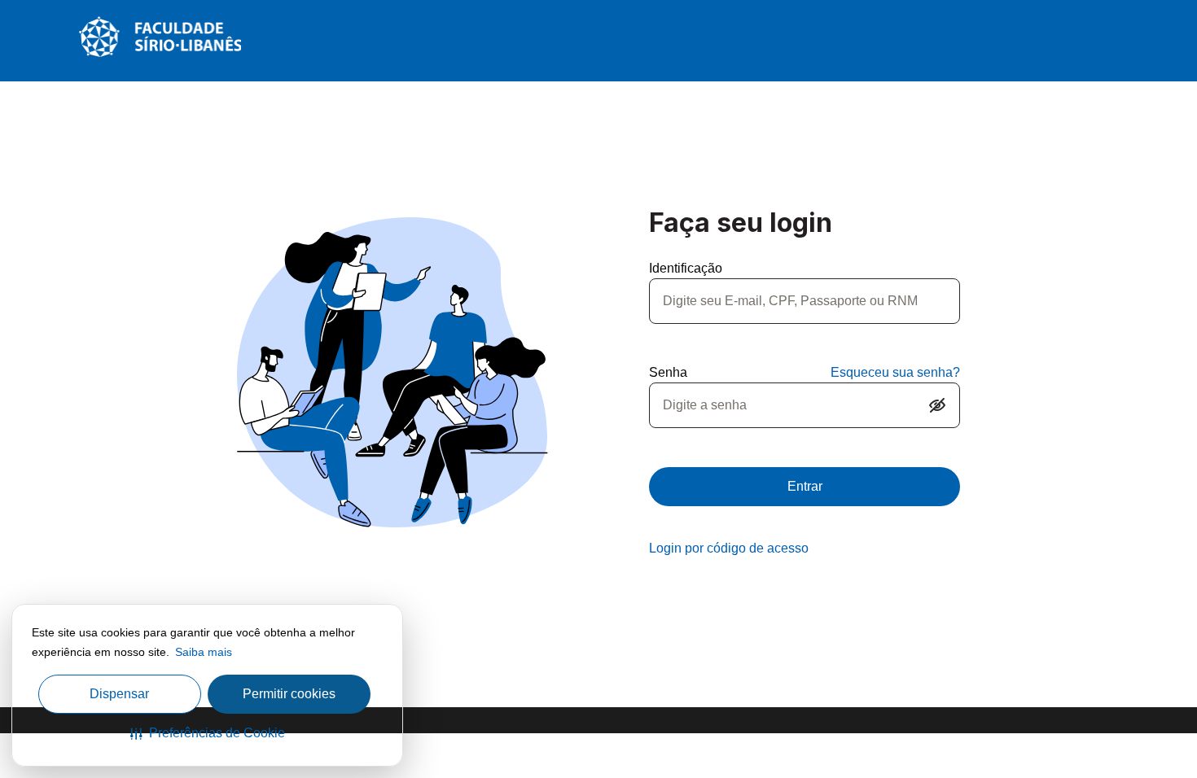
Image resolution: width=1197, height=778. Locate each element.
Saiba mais (203, 651)
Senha (668, 372)
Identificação (685, 268)
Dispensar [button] (119, 694)
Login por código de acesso (729, 548)
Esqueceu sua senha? (895, 372)
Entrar (804, 486)
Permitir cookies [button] (289, 694)
